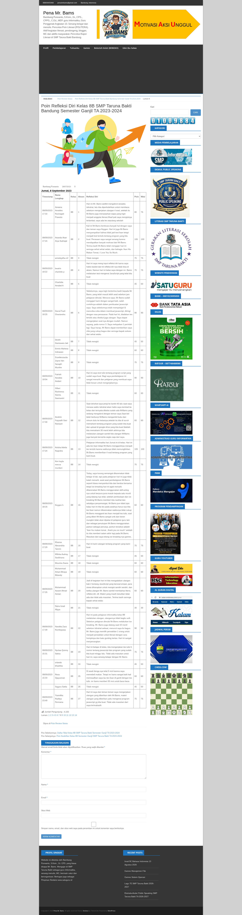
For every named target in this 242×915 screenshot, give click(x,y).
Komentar (46, 752)
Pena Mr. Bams (58, 12)
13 (73, 715)
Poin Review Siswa (59, 723)
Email (44, 797)
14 (76, 715)
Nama (44, 784)
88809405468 (48, 3)
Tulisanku (74, 48)
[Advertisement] (121, 72)
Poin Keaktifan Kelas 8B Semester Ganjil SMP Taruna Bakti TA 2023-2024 (89, 736)
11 (67, 715)
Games (86, 48)
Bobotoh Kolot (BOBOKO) (106, 48)
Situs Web (45, 810)
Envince (85, 911)
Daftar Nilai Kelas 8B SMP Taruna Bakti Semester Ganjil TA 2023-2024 (88, 733)
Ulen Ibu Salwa (130, 48)
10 (65, 715)
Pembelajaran (59, 48)
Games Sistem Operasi (135, 877)
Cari (152, 107)
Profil (45, 48)
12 (70, 715)
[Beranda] (54, 98)
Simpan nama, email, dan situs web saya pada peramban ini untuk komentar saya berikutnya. (82, 828)
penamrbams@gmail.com (67, 3)
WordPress (111, 911)
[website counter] (172, 120)
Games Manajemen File (135, 871)
